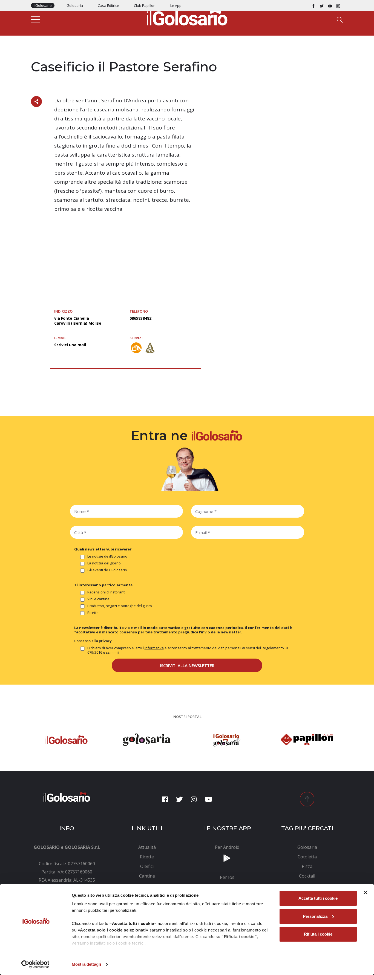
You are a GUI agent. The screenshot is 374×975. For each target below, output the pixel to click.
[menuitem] (147, 847)
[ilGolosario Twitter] (322, 5)
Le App (176, 5)
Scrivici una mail (70, 344)
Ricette (93, 612)
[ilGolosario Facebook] (313, 5)
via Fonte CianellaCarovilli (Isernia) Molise (77, 321)
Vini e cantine (98, 599)
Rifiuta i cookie (318, 934)
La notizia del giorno (104, 563)
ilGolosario (43, 5)
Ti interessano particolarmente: (104, 585)
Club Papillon (145, 5)
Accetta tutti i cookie (318, 898)
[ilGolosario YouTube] (330, 5)
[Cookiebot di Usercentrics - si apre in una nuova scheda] (35, 964)
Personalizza (315, 916)
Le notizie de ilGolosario (107, 556)
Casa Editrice (108, 5)
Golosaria (75, 5)
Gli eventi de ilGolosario (107, 570)
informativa (154, 647)
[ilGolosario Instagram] (338, 5)
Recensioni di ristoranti (106, 592)
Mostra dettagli (86, 964)
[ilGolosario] (187, 17)
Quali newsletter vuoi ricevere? (103, 549)
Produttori (42, 55)
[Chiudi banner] (365, 892)
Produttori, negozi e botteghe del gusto (119, 606)
